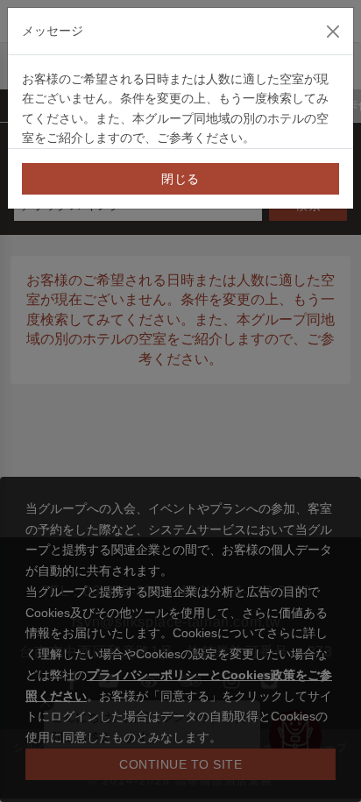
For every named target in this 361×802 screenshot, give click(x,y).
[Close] (333, 31)
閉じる (180, 179)
